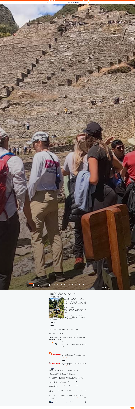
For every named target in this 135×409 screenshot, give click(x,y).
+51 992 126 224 (46, 0)
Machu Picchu (65, 2)
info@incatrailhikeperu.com (52, 0)
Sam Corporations (76, 397)
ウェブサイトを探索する (65, 357)
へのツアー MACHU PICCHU (76, 2)
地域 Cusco (69, 2)
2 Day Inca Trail (71, 298)
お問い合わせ (84, 0)
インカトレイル (60, 2)
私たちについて (88, 0)
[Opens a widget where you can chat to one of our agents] (132, 408)
